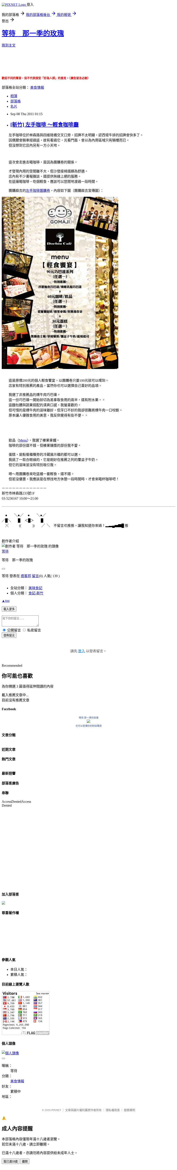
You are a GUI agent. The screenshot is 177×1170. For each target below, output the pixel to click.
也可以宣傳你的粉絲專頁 (89, 726)
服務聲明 (129, 1110)
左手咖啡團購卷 (38, 190)
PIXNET (56, 1110)
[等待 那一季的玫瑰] (88, 722)
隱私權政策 (113, 1110)
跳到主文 (9, 45)
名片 (13, 106)
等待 (5, 551)
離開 (25, 1161)
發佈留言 (9, 635)
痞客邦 (26, 576)
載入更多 (9, 609)
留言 (35, 576)
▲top (5, 601)
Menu (23, 440)
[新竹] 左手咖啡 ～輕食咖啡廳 (44, 124)
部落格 (15, 101)
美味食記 (35, 588)
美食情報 (37, 87)
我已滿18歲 (10, 1161)
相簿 (13, 96)
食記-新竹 (35, 593)
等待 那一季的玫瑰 (33, 33)
